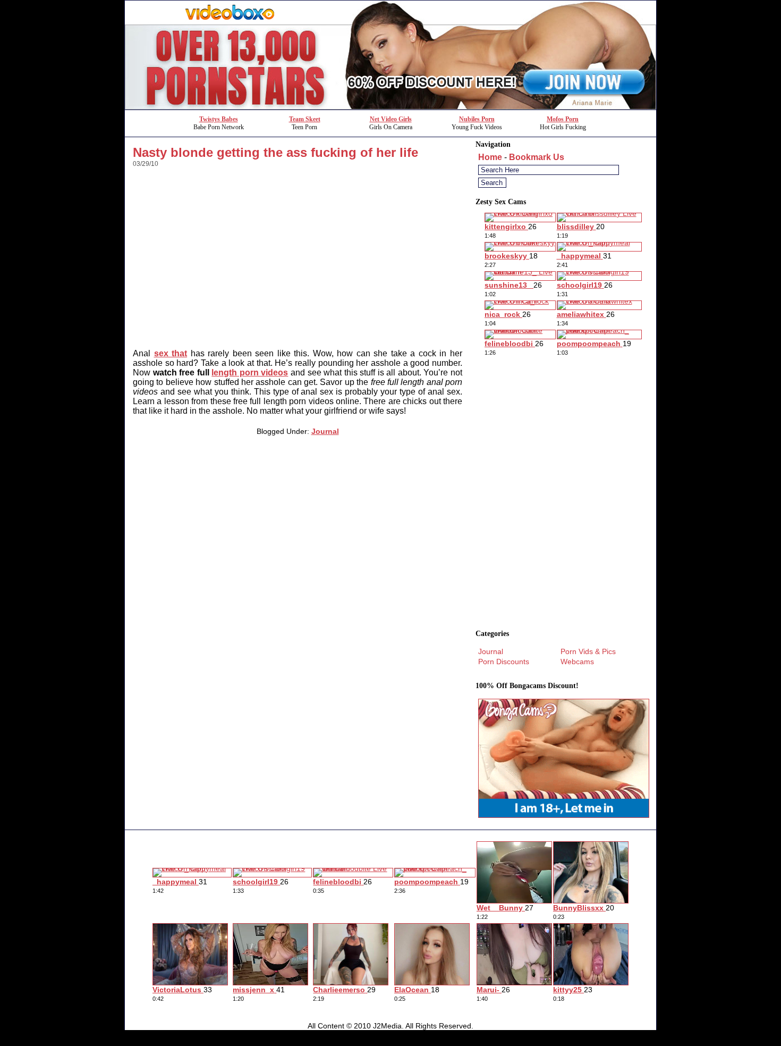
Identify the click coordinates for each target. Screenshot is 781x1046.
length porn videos (249, 372)
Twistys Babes (218, 119)
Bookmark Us (536, 157)
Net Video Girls (391, 119)
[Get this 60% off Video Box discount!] (390, 106)
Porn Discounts (503, 661)
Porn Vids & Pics (588, 651)
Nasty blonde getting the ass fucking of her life (275, 152)
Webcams (577, 661)
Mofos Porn (563, 119)
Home (490, 157)
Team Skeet (304, 119)
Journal (325, 431)
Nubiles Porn (477, 119)
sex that (171, 353)
